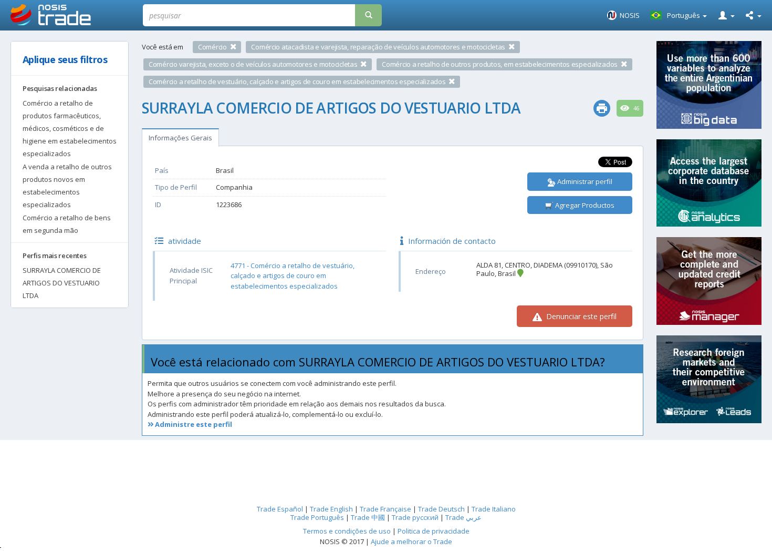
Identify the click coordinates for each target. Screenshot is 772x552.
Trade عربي (463, 517)
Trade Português (317, 517)
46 (636, 108)
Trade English (331, 509)
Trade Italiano (494, 509)
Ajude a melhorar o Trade (411, 541)
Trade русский (415, 517)
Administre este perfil (192, 424)
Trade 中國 (368, 517)
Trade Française (385, 509)
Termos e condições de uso (347, 531)
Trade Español (280, 509)
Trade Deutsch (441, 509)
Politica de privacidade (434, 531)
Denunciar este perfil (580, 316)
